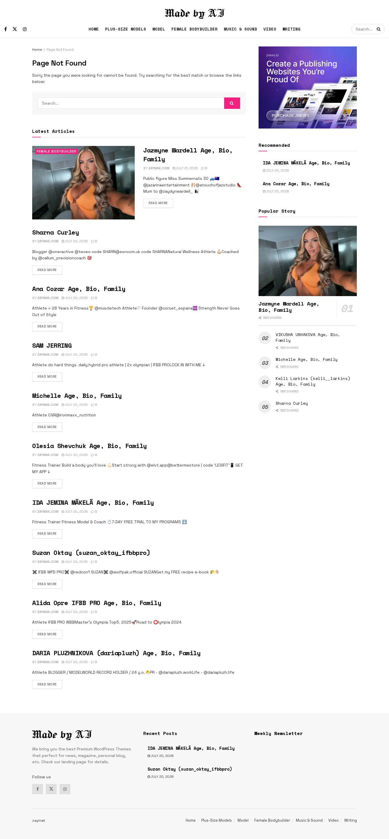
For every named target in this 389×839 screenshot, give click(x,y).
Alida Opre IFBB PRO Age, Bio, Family (96, 602)
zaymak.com (158, 168)
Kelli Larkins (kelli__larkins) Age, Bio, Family (313, 381)
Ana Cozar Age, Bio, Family (78, 288)
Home (94, 29)
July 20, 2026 (76, 241)
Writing (291, 29)
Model (158, 29)
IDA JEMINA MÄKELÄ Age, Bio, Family (93, 502)
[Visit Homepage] (194, 10)
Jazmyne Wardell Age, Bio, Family (188, 154)
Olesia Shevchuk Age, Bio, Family (89, 445)
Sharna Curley (55, 232)
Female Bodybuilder (194, 29)
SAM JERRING (51, 345)
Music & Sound (240, 29)
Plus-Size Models (125, 29)
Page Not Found (60, 49)
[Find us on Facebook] (5, 29)
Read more (161, 203)
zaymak (38, 820)
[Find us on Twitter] (15, 29)
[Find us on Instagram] (25, 29)
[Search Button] (379, 29)
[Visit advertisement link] (308, 87)
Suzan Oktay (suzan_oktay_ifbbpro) (91, 552)
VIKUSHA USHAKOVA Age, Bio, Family (308, 337)
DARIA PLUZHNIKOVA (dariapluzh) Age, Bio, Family (116, 652)
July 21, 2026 (186, 168)
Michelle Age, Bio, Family (77, 395)
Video (269, 29)
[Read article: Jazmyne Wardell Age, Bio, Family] (83, 182)
